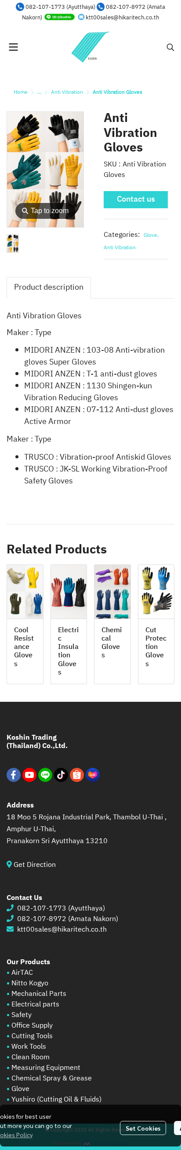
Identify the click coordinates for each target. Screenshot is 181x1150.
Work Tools (28, 1047)
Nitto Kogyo (29, 983)
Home (21, 92)
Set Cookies (143, 1128)
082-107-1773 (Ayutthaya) (60, 7)
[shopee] (77, 775)
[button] (170, 47)
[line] (45, 775)
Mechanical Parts (38, 994)
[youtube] (29, 775)
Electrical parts (35, 1004)
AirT (17, 973)
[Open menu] (13, 47)
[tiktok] (61, 775)
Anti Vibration (67, 92)
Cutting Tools (32, 1036)
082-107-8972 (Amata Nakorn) (67, 919)
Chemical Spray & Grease (51, 1078)
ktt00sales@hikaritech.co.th (122, 17)
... (39, 92)
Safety (21, 1015)
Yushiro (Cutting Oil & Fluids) (56, 1100)
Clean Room (30, 1057)
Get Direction (38, 865)
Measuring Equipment (45, 1068)
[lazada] (93, 775)
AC (28, 973)
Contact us (136, 199)
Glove (151, 236)
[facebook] (14, 775)
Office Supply (32, 1026)
